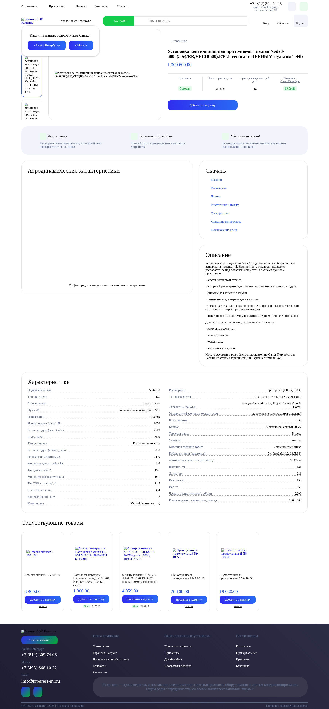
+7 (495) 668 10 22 (39, 667)
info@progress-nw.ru (40, 681)
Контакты (101, 6)
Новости (123, 6)
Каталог (121, 20)
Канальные (243, 646)
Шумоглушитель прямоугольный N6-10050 (236, 576)
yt (25, 692)
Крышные (242, 659)
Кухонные (242, 665)
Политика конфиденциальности (287, 705)
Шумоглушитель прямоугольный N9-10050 (187, 576)
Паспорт (216, 179)
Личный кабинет (40, 640)
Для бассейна (173, 659)
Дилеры (81, 6)
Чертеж (216, 196)
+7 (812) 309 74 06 (39, 654)
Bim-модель (218, 188)
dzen (37, 692)
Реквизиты (100, 672)
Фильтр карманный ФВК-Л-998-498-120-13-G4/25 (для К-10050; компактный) (139, 578)
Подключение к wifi (224, 230)
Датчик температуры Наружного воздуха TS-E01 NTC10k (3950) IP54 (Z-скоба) (91, 580)
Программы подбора (177, 665)
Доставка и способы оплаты (111, 659)
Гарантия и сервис (105, 653)
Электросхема (220, 213)
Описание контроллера (226, 221)
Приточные (172, 653)
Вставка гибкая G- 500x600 (42, 574)
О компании (101, 646)
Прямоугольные (246, 653)
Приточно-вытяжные (178, 646)
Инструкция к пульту (225, 204)
